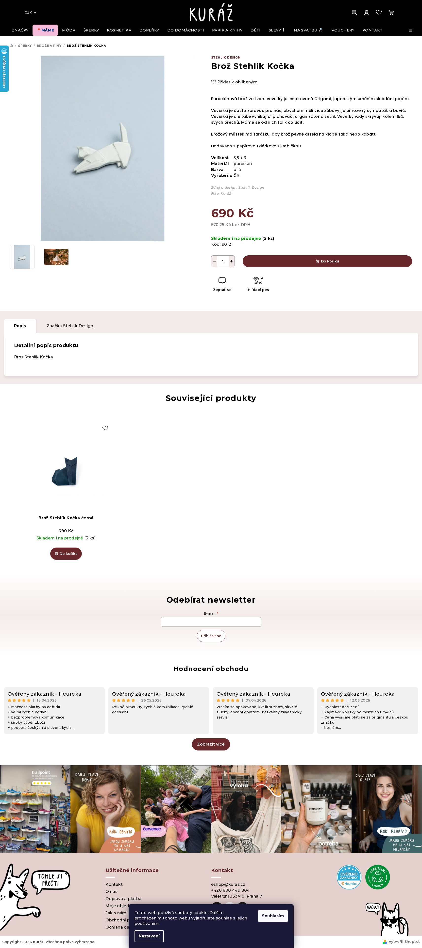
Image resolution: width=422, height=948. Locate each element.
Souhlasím (273, 916)
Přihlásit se (211, 636)
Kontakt (114, 884)
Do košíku (330, 261)
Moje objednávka (123, 905)
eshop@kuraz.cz (228, 884)
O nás (111, 891)
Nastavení (149, 936)
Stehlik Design (226, 57)
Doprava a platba (123, 898)
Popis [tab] (20, 325)
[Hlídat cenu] (258, 285)
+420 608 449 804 (230, 890)
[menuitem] (20, 30)
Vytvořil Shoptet (404, 941)
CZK (28, 12)
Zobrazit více (211, 744)
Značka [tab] (70, 325)
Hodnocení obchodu (211, 669)
